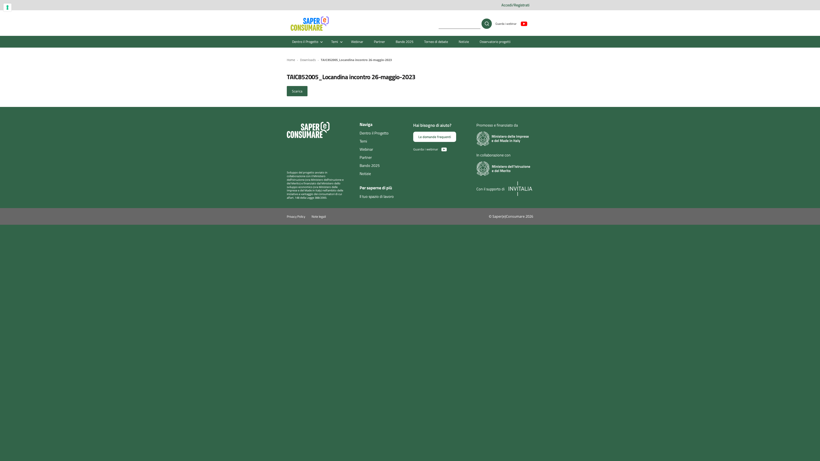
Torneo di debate (436, 41)
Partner (379, 41)
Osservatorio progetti (495, 41)
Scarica (297, 91)
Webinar (357, 41)
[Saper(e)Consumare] (310, 23)
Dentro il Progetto (374, 133)
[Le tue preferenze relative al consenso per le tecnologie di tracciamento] (7, 7)
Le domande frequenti (434, 136)
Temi (363, 141)
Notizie (464, 41)
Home (291, 60)
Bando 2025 (404, 41)
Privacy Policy (296, 216)
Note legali (319, 216)
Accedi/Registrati (515, 5)
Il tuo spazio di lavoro (377, 196)
